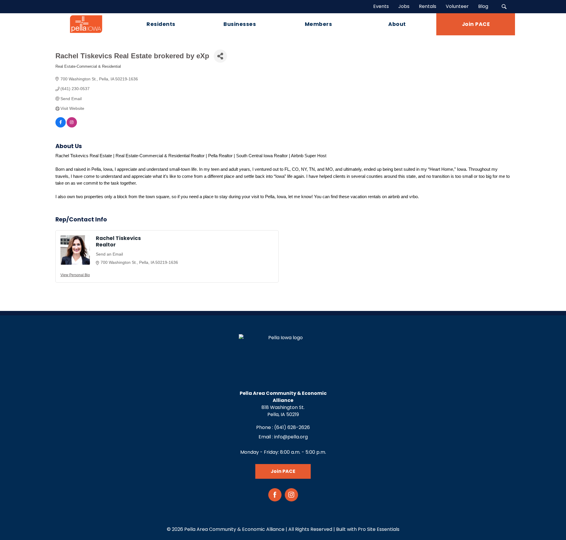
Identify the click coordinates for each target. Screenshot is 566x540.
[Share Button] (220, 56)
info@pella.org (291, 436)
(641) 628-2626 (292, 427)
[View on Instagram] (72, 126)
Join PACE (283, 471)
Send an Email (109, 254)
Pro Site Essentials (378, 529)
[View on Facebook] (60, 126)
